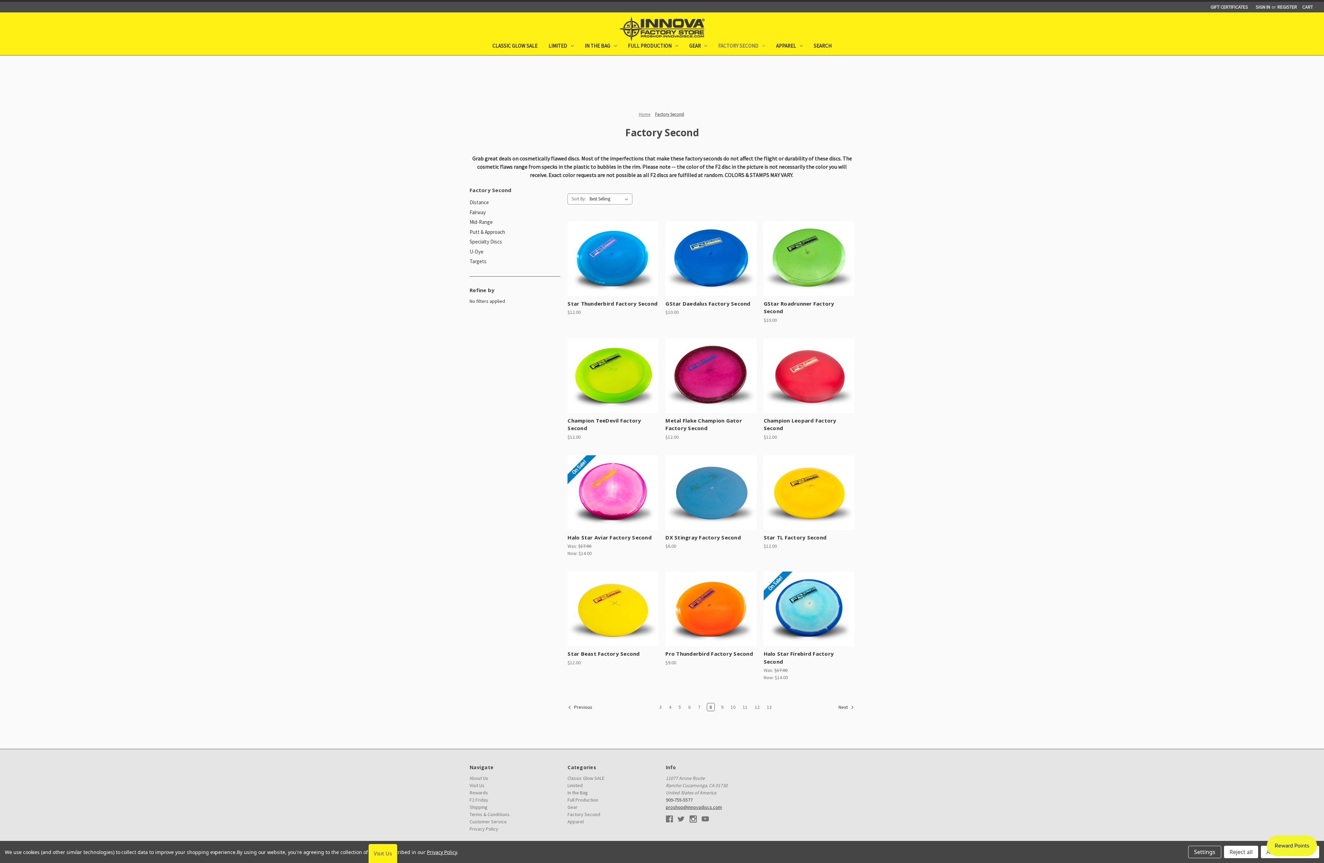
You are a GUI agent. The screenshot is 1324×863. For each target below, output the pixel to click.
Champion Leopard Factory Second (800, 424)
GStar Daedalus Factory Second (707, 303)
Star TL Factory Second (795, 537)
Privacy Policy (484, 829)
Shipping (479, 807)
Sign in (1263, 7)
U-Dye (476, 251)
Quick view (606, 252)
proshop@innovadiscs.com (694, 807)
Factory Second (738, 45)
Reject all (1241, 852)
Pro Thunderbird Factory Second (709, 653)
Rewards (479, 793)
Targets (478, 261)
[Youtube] (705, 819)
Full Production (650, 45)
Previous (582, 707)
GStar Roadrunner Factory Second (799, 307)
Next (844, 707)
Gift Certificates (1229, 7)
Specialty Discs (486, 241)
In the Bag (597, 45)
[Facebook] (669, 819)
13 (769, 707)
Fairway (478, 212)
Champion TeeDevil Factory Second (604, 424)
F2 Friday (479, 800)
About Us (479, 778)
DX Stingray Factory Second (703, 537)
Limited (558, 45)
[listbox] (610, 199)
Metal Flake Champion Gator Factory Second (703, 424)
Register (1287, 7)
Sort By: (579, 199)
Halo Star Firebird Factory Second (799, 657)
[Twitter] (681, 819)
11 (745, 707)
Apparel (786, 45)
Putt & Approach (487, 232)
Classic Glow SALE (515, 45)
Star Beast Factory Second (604, 653)
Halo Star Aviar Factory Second (610, 537)
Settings (1204, 852)
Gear (695, 45)
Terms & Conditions (490, 814)
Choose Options (613, 264)
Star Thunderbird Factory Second (613, 303)
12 (757, 707)
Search (823, 45)
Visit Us (477, 785)
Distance (479, 202)
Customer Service (488, 822)
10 (733, 707)
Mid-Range (481, 222)
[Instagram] (693, 819)
